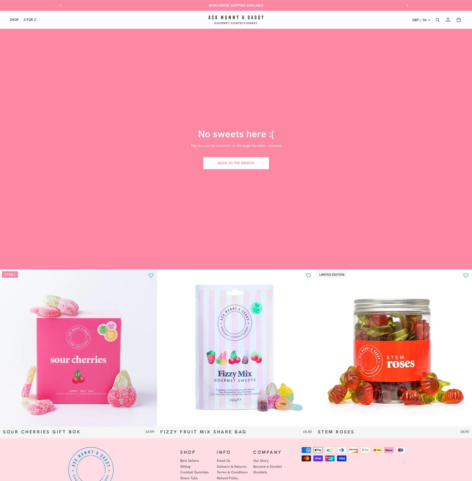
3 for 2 (9, 274)
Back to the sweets (236, 163)
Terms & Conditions (232, 472)
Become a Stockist (267, 466)
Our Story (260, 460)
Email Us (223, 460)
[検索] (437, 19)
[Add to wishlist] (151, 275)
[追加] (149, 418)
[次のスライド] (407, 5)
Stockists (260, 472)
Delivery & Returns (232, 466)
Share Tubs (189, 478)
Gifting (185, 466)
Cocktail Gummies (194, 472)
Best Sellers (189, 460)
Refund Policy (227, 478)
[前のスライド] (60, 5)
